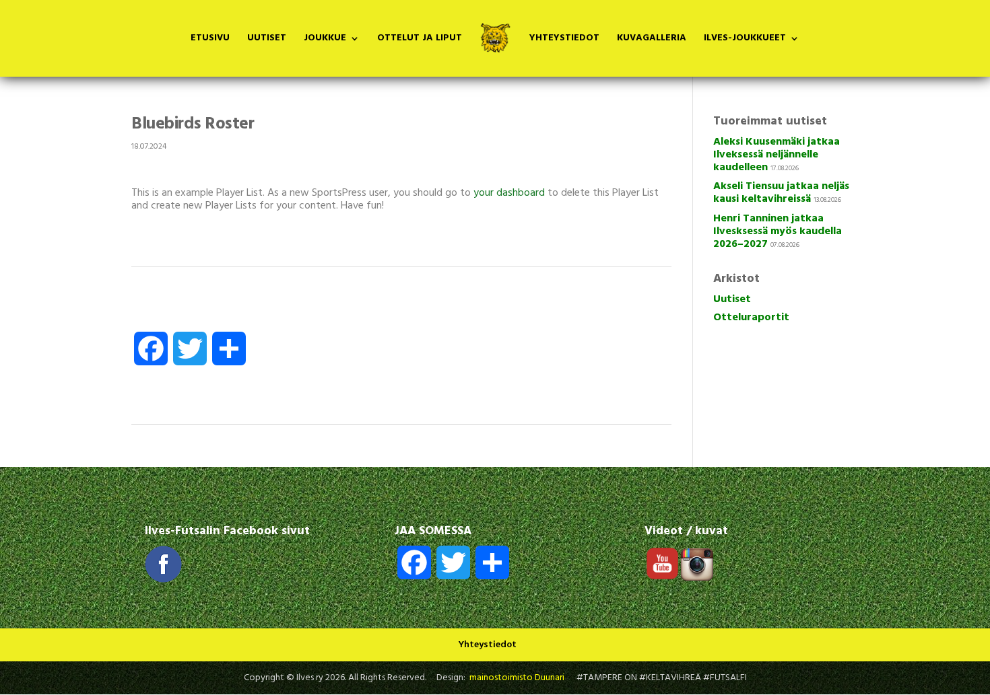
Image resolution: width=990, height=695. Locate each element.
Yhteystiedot (488, 645)
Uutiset (732, 299)
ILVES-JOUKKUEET (745, 39)
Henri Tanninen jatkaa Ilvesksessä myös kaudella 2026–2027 (777, 231)
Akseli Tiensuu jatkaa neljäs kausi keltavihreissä (781, 193)
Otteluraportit (751, 317)
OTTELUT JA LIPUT (419, 39)
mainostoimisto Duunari (516, 678)
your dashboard (509, 193)
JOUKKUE (325, 39)
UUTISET (266, 39)
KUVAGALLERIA (651, 39)
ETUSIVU (210, 39)
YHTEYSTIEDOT (564, 39)
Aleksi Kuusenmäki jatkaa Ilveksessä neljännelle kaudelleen (776, 154)
